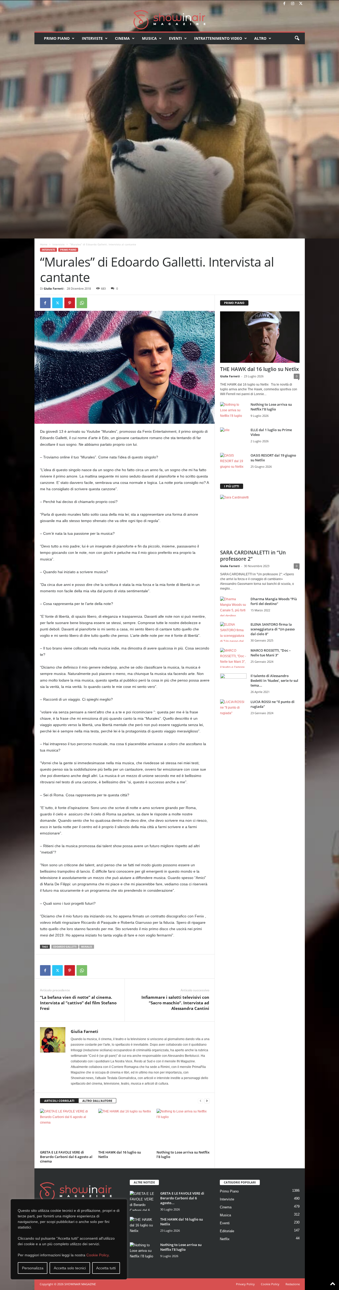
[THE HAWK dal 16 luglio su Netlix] (124, 1128)
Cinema (122, 38)
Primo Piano (57, 38)
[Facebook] (284, 4)
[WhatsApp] (82, 303)
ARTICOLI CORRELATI (59, 1101)
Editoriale (227, 1231)
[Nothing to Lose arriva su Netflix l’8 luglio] (183, 1128)
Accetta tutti (106, 1268)
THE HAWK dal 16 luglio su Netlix (119, 1154)
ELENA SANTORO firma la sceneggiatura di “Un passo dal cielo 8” (273, 629)
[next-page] (206, 1101)
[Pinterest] (69, 303)
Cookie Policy (97, 1255)
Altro (260, 38)
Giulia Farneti (53, 288)
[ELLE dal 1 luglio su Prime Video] (233, 437)
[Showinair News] (169, 20)
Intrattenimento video (218, 38)
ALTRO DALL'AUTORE (97, 1101)
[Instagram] (292, 4)
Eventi (175, 38)
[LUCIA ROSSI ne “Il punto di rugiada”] (233, 709)
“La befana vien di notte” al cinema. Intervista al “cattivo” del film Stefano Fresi (78, 1003)
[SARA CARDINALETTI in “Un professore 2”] (260, 520)
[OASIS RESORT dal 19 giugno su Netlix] (233, 463)
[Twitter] (301, 4)
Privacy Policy (245, 1284)
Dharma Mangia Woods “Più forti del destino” (274, 601)
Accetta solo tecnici (70, 1268)
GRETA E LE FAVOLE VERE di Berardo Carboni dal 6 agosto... (182, 1198)
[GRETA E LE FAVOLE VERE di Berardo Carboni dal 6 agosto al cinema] (66, 1128)
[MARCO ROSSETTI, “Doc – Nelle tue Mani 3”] (233, 658)
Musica (149, 38)
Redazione (293, 1284)
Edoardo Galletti (65, 946)
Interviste (92, 38)
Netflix (225, 1239)
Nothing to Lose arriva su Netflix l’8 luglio (183, 1154)
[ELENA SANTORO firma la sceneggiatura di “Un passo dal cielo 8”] (233, 632)
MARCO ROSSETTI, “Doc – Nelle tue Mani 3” (271, 652)
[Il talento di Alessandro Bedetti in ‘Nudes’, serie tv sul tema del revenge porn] (233, 684)
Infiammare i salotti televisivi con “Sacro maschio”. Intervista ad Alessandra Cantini (175, 1003)
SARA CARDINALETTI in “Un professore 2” (253, 555)
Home (43, 244)
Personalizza (32, 1268)
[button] (297, 38)
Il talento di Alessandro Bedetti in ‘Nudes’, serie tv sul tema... (274, 680)
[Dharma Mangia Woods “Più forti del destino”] (233, 606)
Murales (86, 946)
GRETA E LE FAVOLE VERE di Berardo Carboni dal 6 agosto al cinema (66, 1157)
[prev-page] (200, 1101)
